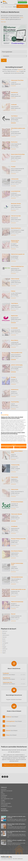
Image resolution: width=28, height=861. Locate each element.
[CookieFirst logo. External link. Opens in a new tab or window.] (1, 413)
